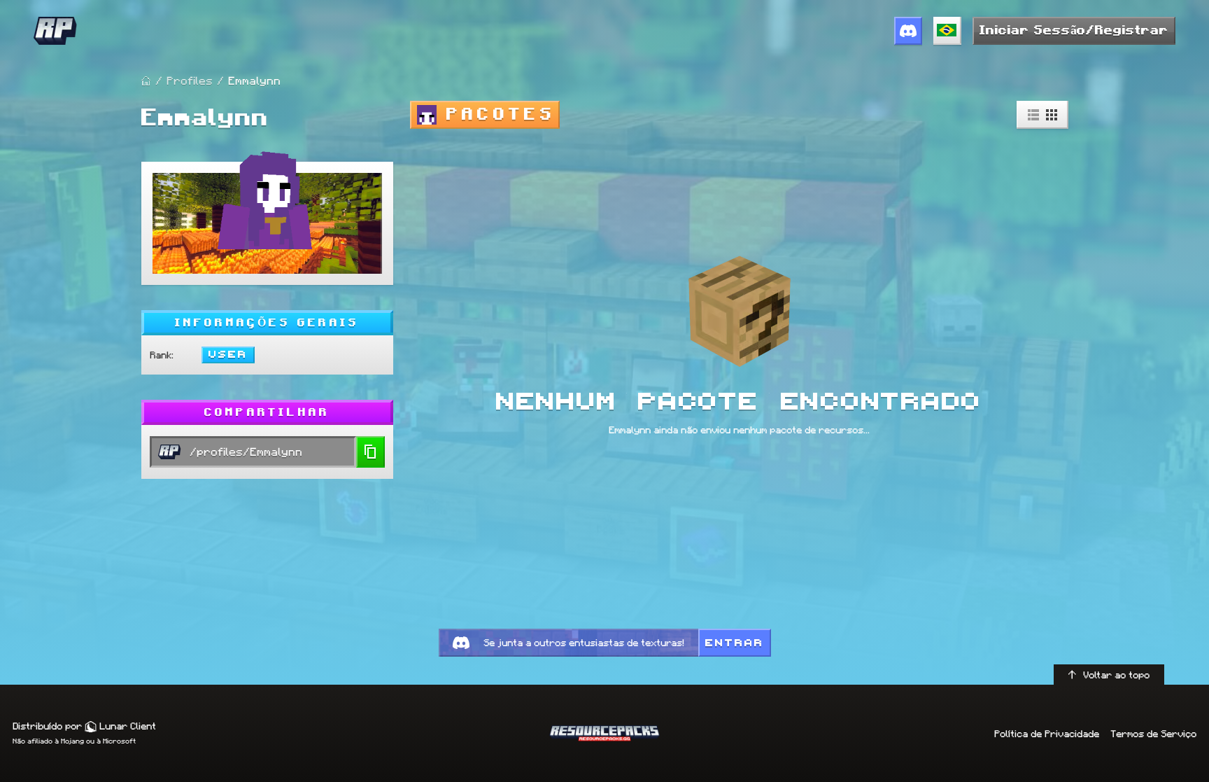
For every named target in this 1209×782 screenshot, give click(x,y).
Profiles (190, 81)
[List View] (1033, 114)
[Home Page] (146, 81)
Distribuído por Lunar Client (84, 726)
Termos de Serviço (1153, 733)
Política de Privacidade (1046, 733)
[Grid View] (1051, 114)
